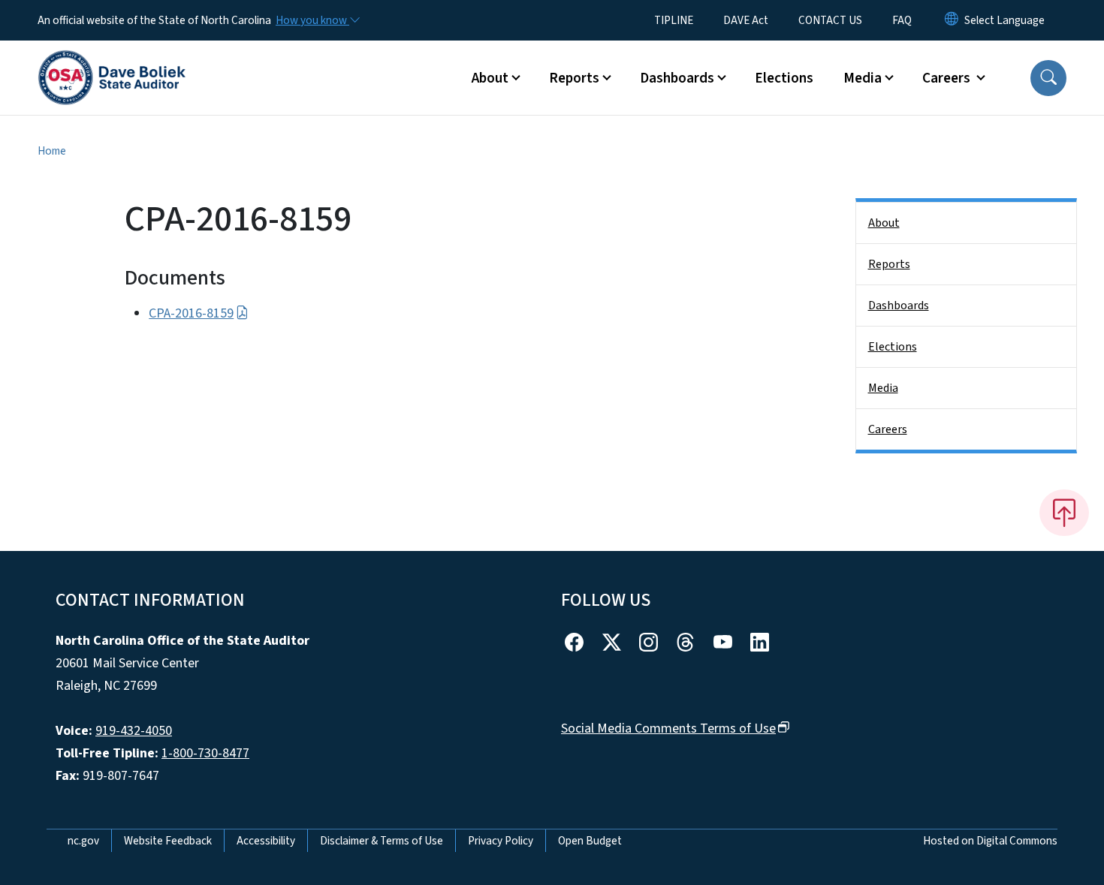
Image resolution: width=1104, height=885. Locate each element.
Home (52, 151)
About (884, 223)
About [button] (490, 78)
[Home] (112, 61)
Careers (887, 429)
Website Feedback (168, 840)
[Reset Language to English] (951, 20)
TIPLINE (673, 20)
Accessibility (266, 840)
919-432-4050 (133, 730)
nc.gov (83, 840)
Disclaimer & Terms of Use (381, 840)
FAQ (902, 20)
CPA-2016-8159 (191, 313)
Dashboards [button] (677, 78)
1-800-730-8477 (205, 753)
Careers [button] (947, 78)
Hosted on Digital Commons (990, 840)
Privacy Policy (500, 840)
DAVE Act (745, 20)
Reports (889, 264)
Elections (784, 78)
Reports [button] (574, 78)
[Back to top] (1064, 512)
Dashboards (898, 305)
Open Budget (590, 840)
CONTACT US (830, 20)
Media (883, 388)
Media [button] (862, 78)
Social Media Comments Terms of (668, 728)
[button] (1048, 78)
